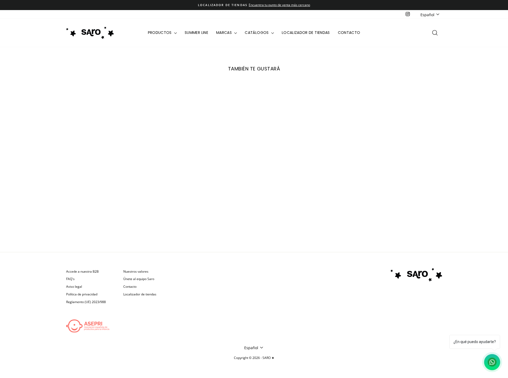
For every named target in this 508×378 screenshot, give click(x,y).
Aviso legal (74, 286)
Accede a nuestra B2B (82, 271)
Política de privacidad (81, 294)
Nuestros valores (135, 271)
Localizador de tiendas (306, 32)
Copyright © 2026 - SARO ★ (254, 358)
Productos (160, 32)
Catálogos (257, 32)
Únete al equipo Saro (138, 279)
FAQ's (70, 279)
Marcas (224, 32)
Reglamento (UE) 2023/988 (86, 302)
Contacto (349, 32)
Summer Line (196, 32)
